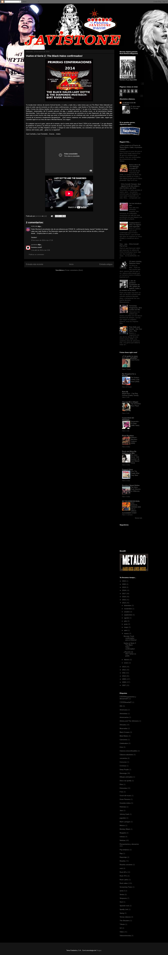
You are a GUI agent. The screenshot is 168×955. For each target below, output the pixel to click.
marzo (126, 633)
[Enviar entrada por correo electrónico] (51, 216)
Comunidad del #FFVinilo (128, 419)
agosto (126, 618)
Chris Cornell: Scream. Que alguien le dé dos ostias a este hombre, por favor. (130, 186)
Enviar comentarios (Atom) (74, 270)
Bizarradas (123, 728)
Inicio (71, 264)
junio (126, 624)
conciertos (123, 758)
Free (121, 792)
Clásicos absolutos (126, 754)
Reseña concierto (126, 864)
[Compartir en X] (60, 216)
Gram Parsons (125, 799)
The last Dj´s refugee (130, 402)
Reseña (122, 861)
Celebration (124, 743)
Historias (123, 807)
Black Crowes (124, 732)
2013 (124, 667)
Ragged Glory (127, 469)
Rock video (124, 883)
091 (121, 706)
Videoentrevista (125, 935)
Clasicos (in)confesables (128, 751)
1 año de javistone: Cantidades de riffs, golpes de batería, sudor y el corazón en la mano (130, 285)
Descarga (123, 773)
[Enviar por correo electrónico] (56, 216)
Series (122, 894)
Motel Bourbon (128, 435)
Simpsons (123, 898)
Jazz (121, 810)
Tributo (122, 924)
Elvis (121, 784)
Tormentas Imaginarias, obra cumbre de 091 (135, 308)
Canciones (123, 739)
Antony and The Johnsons (129, 721)
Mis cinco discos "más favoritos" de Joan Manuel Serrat (135, 459)
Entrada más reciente (34, 264)
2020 (124, 584)
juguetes (123, 818)
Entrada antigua (105, 264)
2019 (124, 587)
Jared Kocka (135, 360)
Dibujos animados (126, 777)
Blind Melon (124, 736)
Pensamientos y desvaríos (129, 844)
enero (126, 663)
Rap (121, 853)
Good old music (125, 795)
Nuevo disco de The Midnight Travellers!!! (134, 166)
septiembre (128, 615)
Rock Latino (124, 879)
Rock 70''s (123, 876)
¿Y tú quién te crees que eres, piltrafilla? (130, 357)
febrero (127, 660)
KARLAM (34, 226)
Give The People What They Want (135, 473)
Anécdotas (123, 713)
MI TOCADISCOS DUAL (131, 501)
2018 (124, 590)
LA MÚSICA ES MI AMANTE (129, 103)
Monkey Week (125, 829)
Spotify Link (124, 909)
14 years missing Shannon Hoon (135, 262)
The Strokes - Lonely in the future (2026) (135, 379)
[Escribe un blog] (58, 216)
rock (121, 868)
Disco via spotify (125, 781)
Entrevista (123, 788)
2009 (124, 679)
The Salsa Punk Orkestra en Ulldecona (135, 489)
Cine (121, 747)
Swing (122, 913)
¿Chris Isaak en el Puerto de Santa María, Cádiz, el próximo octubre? (131, 147)
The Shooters (124, 920)
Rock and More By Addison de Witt (129, 452)
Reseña (126, 702)
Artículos (123, 725)
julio (125, 621)
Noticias (122, 840)
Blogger (98, 950)
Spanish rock (124, 906)
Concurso (123, 762)
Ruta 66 (125, 392)
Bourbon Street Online (131, 485)
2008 (124, 682)
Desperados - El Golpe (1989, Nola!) (135, 423)
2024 (124, 581)
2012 (124, 670)
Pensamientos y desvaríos (128, 698)
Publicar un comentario (36, 254)
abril (126, 630)
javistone (34, 244)
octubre (127, 612)
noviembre (128, 609)
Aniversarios (124, 717)
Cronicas (123, 766)
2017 (124, 593)
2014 (124, 603)
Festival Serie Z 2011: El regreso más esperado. (135, 224)
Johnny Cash (124, 814)
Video (122, 932)
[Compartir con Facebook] (62, 216)
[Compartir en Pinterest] (65, 216)
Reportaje (123, 857)
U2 (121, 928)
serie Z (122, 891)
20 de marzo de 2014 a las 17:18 (42, 240)
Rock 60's (123, 872)
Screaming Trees (126, 887)
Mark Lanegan (125, 822)
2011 (124, 673)
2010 (124, 676)
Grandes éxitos (125, 803)
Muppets (123, 833)
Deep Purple (124, 769)
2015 (124, 600)
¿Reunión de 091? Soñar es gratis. (130, 654)
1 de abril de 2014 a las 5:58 (40, 250)
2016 (124, 597)
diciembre (128, 605)
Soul (121, 902)
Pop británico (124, 850)
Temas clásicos (125, 917)
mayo (126, 627)
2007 (124, 685)
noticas (122, 837)
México (122, 825)
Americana (123, 710)
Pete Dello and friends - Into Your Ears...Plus (135, 329)
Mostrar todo (138, 518)
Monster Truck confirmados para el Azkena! (130, 638)
